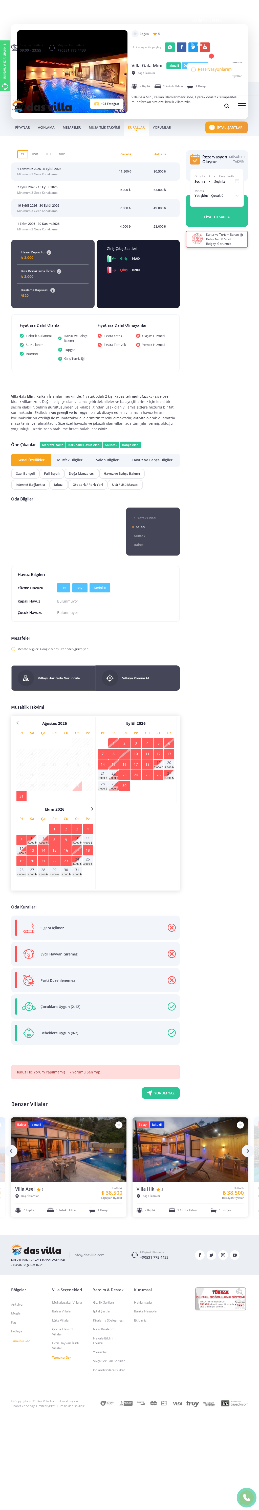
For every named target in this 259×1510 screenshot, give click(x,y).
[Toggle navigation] (242, 106)
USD (35, 154)
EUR (49, 154)
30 (124, 785)
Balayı (21, 1124)
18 (147, 764)
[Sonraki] (248, 1151)
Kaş (13, 1322)
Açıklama (46, 127)
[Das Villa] (36, 1249)
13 (169, 753)
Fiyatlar (22, 127)
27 (169, 773)
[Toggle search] (227, 106)
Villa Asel (25, 1189)
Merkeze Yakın (52, 445)
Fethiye (16, 1331)
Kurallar (136, 127)
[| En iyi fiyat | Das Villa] (41, 106)
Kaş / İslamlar (30, 1196)
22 (114, 773)
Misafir (199, 191)
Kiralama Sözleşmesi (108, 1320)
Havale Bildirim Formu (104, 1341)
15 (114, 764)
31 (21, 796)
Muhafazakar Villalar (67, 1302)
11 (147, 753)
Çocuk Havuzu (30, 612)
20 (169, 762)
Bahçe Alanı (130, 445)
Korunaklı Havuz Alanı (84, 445)
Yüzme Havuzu (30, 587)
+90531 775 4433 (71, 50)
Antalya (17, 1304)
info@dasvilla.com (89, 1255)
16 (124, 764)
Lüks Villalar (61, 1320)
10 (136, 753)
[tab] (31, 460)
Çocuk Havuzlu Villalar (63, 1331)
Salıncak (111, 445)
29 (114, 783)
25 (147, 775)
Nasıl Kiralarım (104, 1329)
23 (124, 775)
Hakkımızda (143, 1302)
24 (136, 775)
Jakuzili (36, 1124)
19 (159, 762)
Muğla (15, 1313)
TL (23, 154)
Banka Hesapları (146, 1311)
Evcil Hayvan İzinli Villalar (65, 1345)
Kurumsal (200, 8)
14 (103, 764)
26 (159, 775)
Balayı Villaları (62, 1311)
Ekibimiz (140, 1320)
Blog (195, 32)
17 (136, 764)
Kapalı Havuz (29, 601)
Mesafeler (72, 127)
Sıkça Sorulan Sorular (109, 1361)
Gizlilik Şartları (103, 1302)
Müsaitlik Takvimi (104, 127)
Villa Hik (145, 1189)
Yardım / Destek (206, 20)
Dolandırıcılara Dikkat (109, 1370)
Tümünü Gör (20, 1341)
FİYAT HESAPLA (217, 216)
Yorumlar (162, 127)
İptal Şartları (102, 1311)
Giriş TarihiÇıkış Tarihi (214, 176)
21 (103, 773)
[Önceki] (11, 1151)
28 (103, 783)
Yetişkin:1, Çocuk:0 (209, 195)
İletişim (198, 44)
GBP (62, 154)
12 (159, 753)
